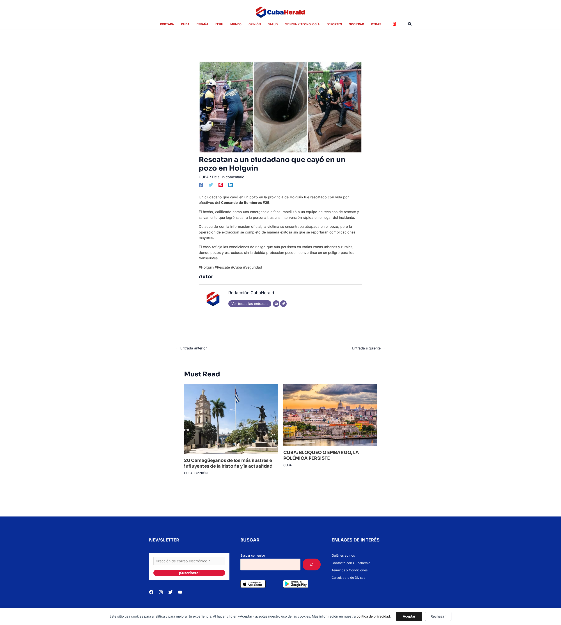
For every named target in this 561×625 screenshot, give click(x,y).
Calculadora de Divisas (348, 577)
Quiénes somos (343, 555)
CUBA (204, 177)
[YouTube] (180, 592)
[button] (410, 24)
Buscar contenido (252, 555)
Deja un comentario (228, 177)
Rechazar (438, 616)
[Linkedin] (230, 184)
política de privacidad (373, 616)
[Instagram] (161, 592)
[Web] (283, 303)
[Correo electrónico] (276, 303)
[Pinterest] (220, 184)
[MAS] (312, 564)
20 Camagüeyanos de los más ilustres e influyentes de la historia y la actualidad (228, 463)
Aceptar (409, 616)
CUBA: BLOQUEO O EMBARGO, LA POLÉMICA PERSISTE (321, 455)
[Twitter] (211, 184)
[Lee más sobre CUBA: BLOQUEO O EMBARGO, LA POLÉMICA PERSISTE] (330, 415)
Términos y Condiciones (350, 570)
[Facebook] (201, 184)
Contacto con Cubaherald (351, 563)
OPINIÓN (201, 473)
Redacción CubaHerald (251, 292)
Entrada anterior (191, 348)
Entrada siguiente (368, 348)
